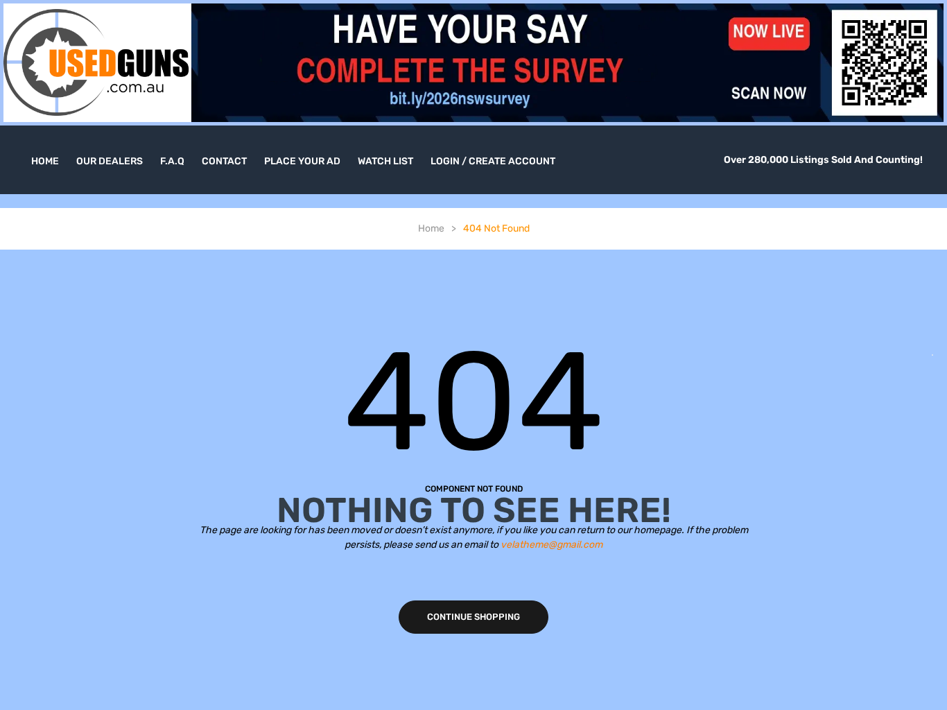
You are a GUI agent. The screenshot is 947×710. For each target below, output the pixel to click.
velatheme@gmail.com (551, 545)
